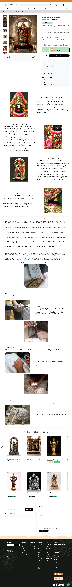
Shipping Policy (33, 550)
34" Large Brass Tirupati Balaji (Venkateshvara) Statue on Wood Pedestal (53, 493)
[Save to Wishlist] (39, 16)
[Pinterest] (59, 544)
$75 (46, 50)
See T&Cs (11, 59)
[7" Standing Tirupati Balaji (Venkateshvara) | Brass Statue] (54, 455)
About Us (40, 544)
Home (4, 11)
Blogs (39, 552)
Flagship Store (56, 553)
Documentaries (41, 554)
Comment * (41, 506)
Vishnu (22, 11)
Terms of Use (54, 528)
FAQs (39, 546)
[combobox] (38, 5)
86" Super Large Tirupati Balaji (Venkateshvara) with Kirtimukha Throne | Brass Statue (13, 458)
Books (23, 546)
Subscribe (16, 545)
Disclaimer (32, 544)
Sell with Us (48, 548)
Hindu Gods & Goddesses (15, 11)
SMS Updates (49, 562)
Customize (48, 546)
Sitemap (48, 560)
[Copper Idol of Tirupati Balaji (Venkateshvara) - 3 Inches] (14, 491)
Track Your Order (49, 556)
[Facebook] (55, 544)
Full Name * (41, 515)
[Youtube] (64, 544)
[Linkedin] (62, 544)
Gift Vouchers (49, 558)
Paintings (24, 552)
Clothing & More (25, 550)
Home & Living (25, 554)
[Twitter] (57, 544)
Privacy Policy (59, 528)
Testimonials (40, 556)
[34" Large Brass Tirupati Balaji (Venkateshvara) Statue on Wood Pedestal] (54, 491)
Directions (55, 558)
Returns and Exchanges (51, 82)
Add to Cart (59, 55)
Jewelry (23, 548)
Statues (8, 11)
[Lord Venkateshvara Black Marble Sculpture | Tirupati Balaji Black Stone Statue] (5, 18)
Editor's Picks (40, 562)
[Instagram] (60, 544)
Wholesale (48, 550)
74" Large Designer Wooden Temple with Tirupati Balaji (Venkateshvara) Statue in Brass (33, 458)
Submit (43, 530)
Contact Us (48, 544)
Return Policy (32, 546)
